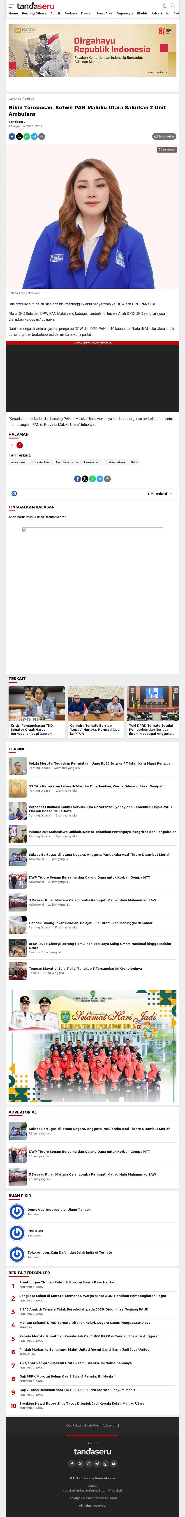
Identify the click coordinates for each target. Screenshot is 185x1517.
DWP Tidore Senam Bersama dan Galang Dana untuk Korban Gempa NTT (89, 877)
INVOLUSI (35, 1231)
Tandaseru (17, 121)
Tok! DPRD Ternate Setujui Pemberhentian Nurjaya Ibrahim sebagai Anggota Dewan (151, 732)
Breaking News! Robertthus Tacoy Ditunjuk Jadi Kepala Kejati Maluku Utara (82, 1403)
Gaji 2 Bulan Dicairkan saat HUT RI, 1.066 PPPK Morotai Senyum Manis (77, 1390)
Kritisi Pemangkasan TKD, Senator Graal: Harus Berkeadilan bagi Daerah (32, 729)
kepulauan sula (67, 462)
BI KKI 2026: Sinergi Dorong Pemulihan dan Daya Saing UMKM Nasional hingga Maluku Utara (100, 946)
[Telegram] (34, 136)
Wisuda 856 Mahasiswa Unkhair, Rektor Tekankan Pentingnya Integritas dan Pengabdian (102, 832)
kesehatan (91, 462)
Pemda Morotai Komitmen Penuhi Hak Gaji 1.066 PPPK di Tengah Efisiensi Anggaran (89, 1336)
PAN (134, 462)
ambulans (18, 462)
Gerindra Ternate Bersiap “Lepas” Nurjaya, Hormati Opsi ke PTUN (95, 729)
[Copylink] (41, 136)
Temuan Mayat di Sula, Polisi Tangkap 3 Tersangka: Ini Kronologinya (85, 968)
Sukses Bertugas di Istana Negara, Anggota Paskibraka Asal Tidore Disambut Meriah (99, 854)
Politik (29, 98)
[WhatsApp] (26, 136)
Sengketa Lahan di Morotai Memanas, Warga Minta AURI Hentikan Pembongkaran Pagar (92, 1296)
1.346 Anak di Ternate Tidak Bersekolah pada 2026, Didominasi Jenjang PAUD (83, 1309)
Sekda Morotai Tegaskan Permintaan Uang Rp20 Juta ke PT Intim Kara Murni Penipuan (101, 763)
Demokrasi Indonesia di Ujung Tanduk (59, 1209)
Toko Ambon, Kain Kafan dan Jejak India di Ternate (70, 1252)
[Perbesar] (92, 286)
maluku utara (115, 462)
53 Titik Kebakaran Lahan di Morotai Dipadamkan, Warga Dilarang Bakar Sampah (96, 786)
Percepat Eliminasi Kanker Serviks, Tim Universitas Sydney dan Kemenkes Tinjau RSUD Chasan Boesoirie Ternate (100, 809)
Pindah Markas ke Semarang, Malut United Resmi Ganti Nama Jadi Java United (84, 1349)
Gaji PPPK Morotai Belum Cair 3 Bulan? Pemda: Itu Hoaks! (67, 1376)
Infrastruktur (41, 462)
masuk (31, 517)
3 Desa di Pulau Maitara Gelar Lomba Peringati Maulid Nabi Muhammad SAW (92, 900)
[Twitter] (19, 136)
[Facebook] (12, 136)
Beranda (15, 98)
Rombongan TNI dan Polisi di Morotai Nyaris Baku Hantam (67, 1282)
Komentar (166, 136)
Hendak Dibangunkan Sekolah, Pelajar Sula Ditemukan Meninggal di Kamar (91, 923)
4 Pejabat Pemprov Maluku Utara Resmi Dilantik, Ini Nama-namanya (75, 1363)
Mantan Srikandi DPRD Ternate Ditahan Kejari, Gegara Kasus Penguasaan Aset (84, 1322)
